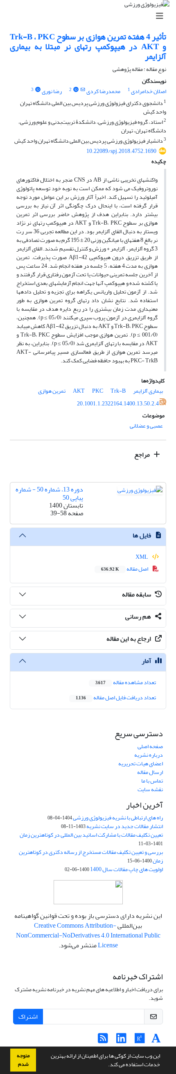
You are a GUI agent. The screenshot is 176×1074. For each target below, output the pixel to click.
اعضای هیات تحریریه (140, 763)
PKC (97, 390)
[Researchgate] (140, 1040)
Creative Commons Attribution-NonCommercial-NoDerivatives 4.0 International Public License (88, 935)
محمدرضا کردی (103, 91)
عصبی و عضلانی (146, 425)
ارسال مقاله (150, 772)
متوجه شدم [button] (23, 1060)
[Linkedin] (121, 1040)
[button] (106, 1065)
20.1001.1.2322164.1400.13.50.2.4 (118, 403)
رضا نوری (52, 91)
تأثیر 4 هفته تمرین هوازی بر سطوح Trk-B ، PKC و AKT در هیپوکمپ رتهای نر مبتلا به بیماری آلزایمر (88, 46)
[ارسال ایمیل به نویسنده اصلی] (83, 90)
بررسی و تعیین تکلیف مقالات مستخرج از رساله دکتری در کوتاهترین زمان (91, 856)
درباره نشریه (148, 754)
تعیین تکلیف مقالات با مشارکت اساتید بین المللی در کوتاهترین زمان (91, 834)
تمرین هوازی (51, 390)
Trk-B (118, 390)
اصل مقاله (125, 568)
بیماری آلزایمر (148, 390)
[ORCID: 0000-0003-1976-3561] (37, 90)
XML (142, 556)
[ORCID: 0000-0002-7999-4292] (75, 90)
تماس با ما (152, 780)
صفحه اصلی (150, 746)
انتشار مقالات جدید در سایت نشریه (124, 826)
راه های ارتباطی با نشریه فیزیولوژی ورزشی (118, 817)
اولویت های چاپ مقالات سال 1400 (126, 869)
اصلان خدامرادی (148, 91)
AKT (79, 390)
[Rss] (103, 1040)
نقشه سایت (150, 789)
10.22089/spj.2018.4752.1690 (121, 151)
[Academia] (156, 1040)
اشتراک (28, 1016)
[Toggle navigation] (90, 16)
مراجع (142, 454)
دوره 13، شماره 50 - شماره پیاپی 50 (49, 493)
